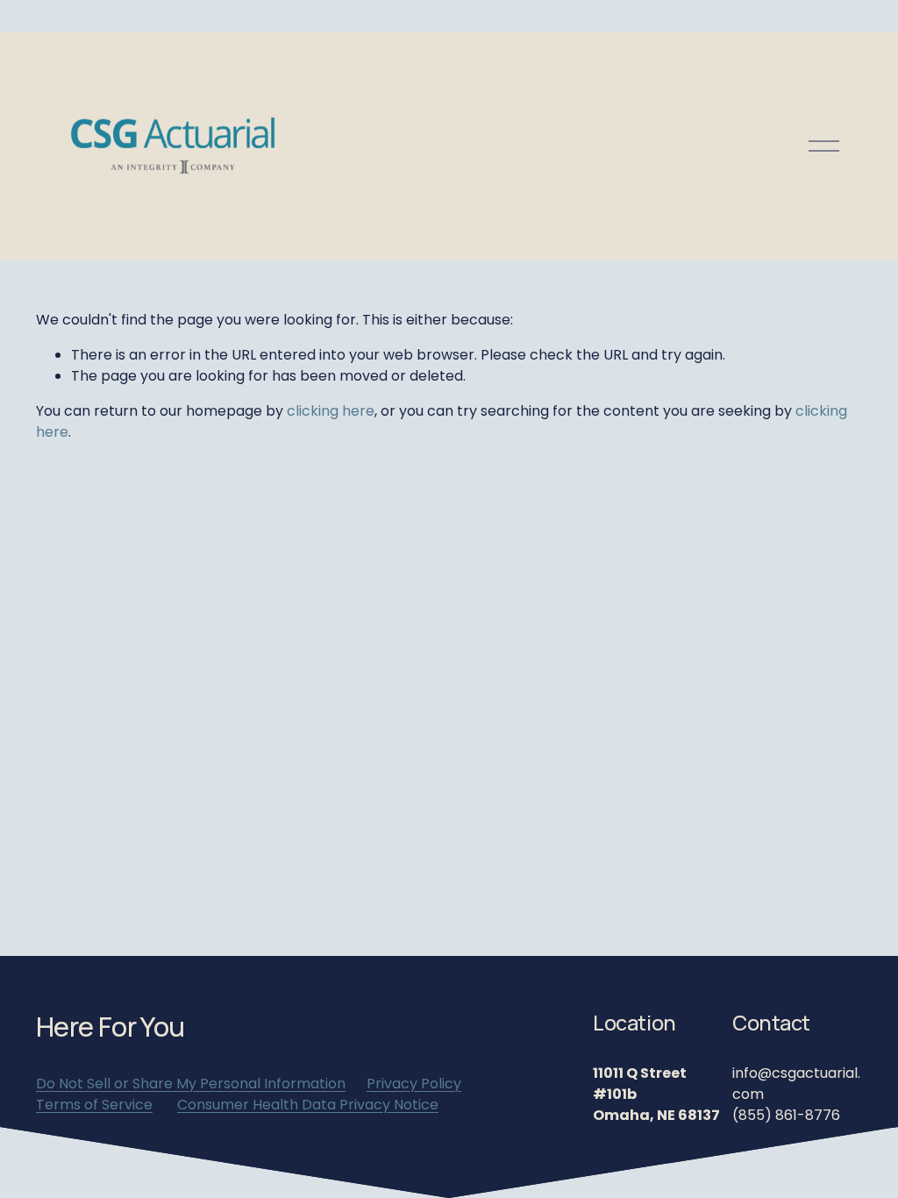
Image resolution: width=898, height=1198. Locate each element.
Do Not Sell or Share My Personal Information (191, 1083)
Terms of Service (94, 1105)
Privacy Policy (414, 1083)
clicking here (330, 411)
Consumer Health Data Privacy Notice (307, 1105)
